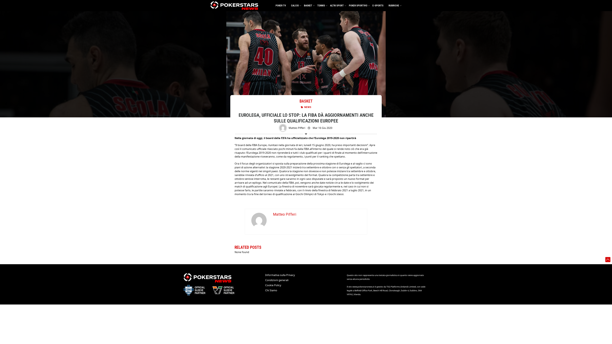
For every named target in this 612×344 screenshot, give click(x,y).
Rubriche (394, 5)
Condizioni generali (276, 280)
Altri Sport (337, 5)
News (307, 107)
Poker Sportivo (358, 5)
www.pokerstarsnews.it (363, 286)
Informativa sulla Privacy (280, 275)
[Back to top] (607, 259)
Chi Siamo (271, 290)
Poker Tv (281, 5)
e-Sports (377, 5)
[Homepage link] (234, 5)
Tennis (321, 5)
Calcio (295, 5)
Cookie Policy (273, 285)
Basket (308, 5)
